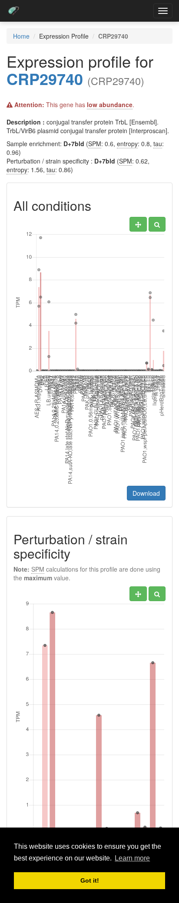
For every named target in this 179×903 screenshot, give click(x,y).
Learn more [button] (132, 858)
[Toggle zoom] (157, 224)
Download (146, 493)
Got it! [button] (89, 880)
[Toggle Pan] (138, 224)
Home (21, 36)
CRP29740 (45, 78)
